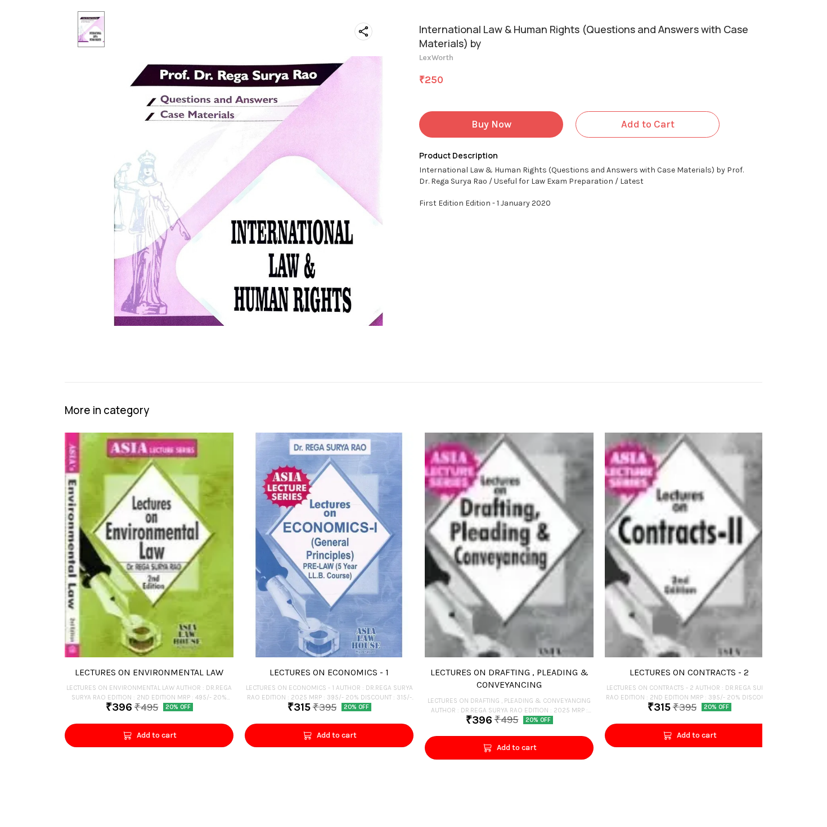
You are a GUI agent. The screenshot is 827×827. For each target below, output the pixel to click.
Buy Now (491, 124)
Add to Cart (648, 124)
